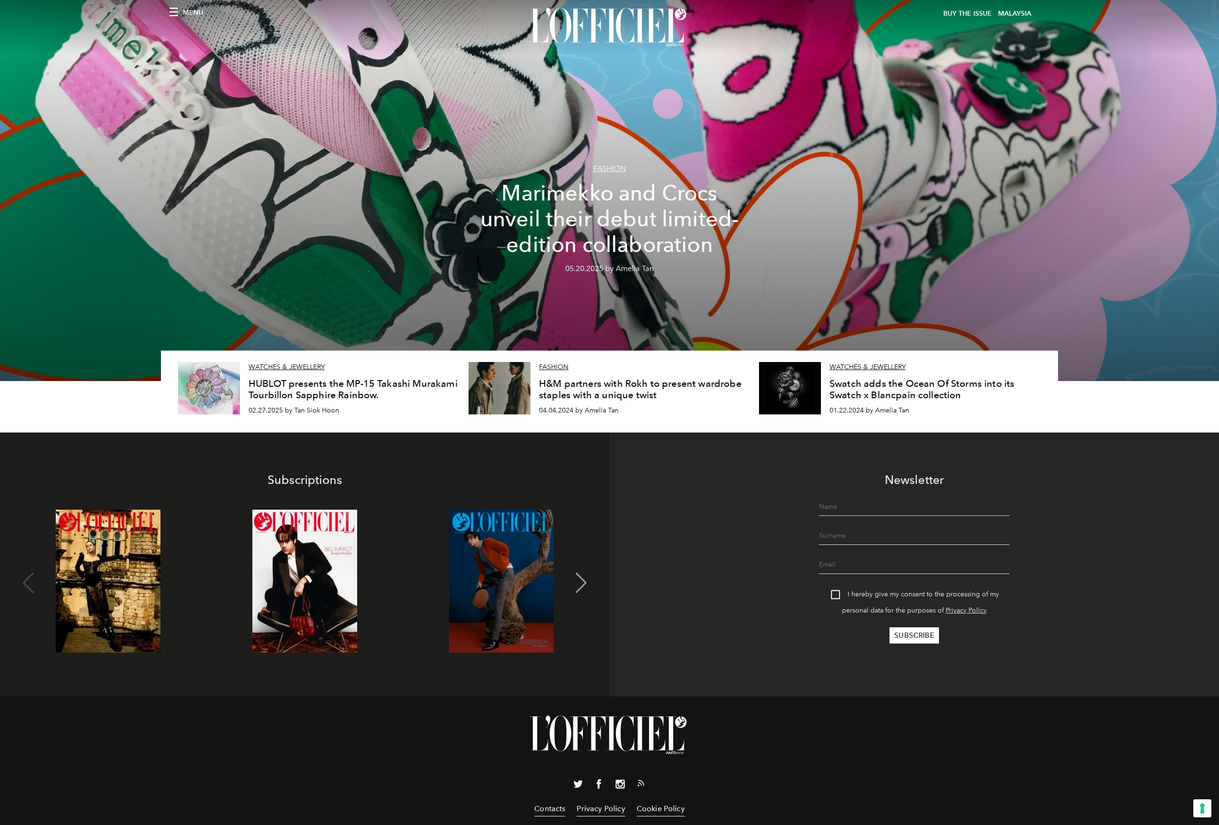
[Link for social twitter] (578, 786)
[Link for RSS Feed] (641, 785)
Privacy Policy (966, 610)
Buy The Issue (967, 14)
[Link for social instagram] (620, 786)
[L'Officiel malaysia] (609, 27)
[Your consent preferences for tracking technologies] (1202, 808)
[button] (581, 583)
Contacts (549, 808)
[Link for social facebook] (599, 786)
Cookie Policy (661, 808)
